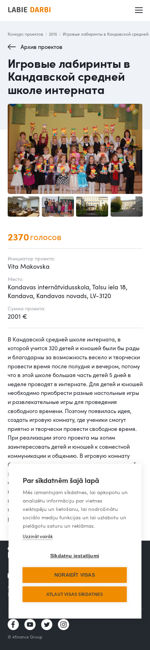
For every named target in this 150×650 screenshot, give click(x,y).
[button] (138, 10)
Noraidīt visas (74, 575)
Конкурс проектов (25, 34)
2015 (53, 34)
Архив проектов (41, 47)
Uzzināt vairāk (38, 536)
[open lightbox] (75, 149)
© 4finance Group (25, 637)
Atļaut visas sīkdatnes (74, 594)
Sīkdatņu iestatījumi (74, 555)
